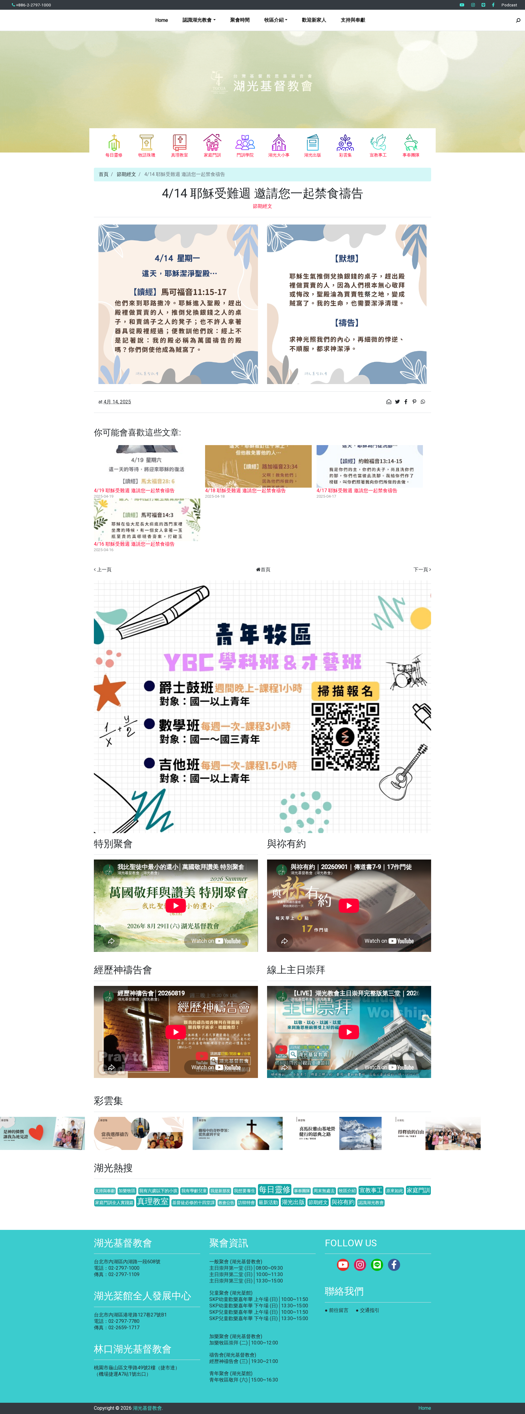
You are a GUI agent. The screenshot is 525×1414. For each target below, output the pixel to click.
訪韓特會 (246, 1202)
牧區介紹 (347, 1190)
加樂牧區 (127, 1190)
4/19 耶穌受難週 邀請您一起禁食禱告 (134, 490)
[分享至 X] (398, 402)
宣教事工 (371, 1190)
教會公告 (226, 1202)
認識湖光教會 (371, 1202)
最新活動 (268, 1202)
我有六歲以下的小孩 (158, 1190)
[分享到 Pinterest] (415, 402)
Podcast (509, 4)
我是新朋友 (220, 1191)
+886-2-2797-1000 (33, 4)
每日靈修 (274, 1189)
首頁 (103, 174)
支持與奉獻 (353, 20)
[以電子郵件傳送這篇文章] (389, 402)
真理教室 (153, 1201)
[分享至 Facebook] (406, 402)
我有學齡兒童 (194, 1190)
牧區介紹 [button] (274, 20)
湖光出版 (293, 1202)
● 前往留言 (336, 1310)
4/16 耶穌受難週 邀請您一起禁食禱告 (134, 544)
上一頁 (104, 569)
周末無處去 (324, 1190)
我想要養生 (244, 1190)
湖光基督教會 (147, 1408)
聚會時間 (240, 20)
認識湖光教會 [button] (197, 20)
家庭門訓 (418, 1190)
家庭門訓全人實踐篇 (114, 1202)
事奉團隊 (302, 1191)
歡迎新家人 (314, 20)
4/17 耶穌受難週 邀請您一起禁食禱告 (357, 490)
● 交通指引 (367, 1310)
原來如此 (394, 1190)
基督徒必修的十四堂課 (193, 1202)
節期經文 (126, 174)
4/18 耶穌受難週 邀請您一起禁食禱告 (245, 490)
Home (161, 20)
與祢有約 (343, 1202)
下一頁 (420, 569)
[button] (119, 706)
